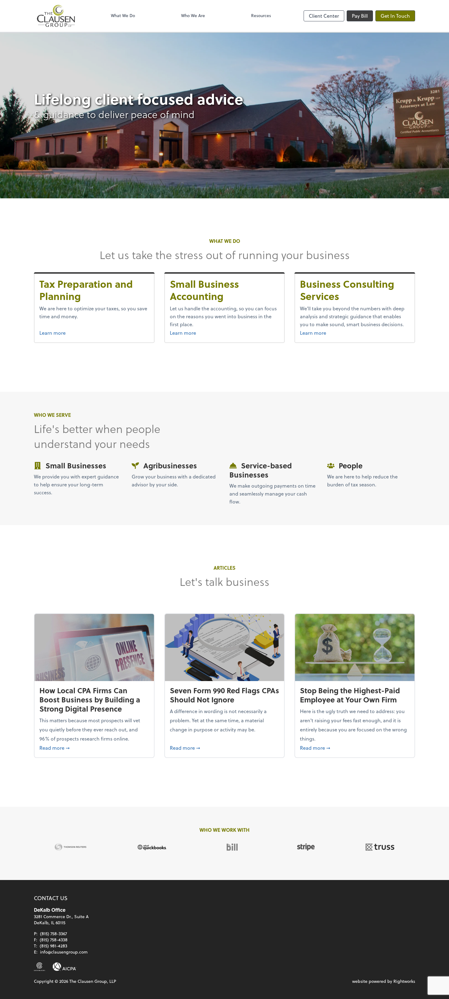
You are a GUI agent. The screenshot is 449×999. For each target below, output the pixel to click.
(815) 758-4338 (54, 939)
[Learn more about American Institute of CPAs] (64, 966)
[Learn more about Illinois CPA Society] (39, 966)
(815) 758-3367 (53, 933)
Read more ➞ (94, 747)
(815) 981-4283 (53, 946)
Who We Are (193, 15)
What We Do (123, 15)
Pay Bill (360, 15)
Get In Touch (395, 15)
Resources (261, 15)
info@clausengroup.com (64, 952)
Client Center (324, 15)
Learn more (64, 332)
